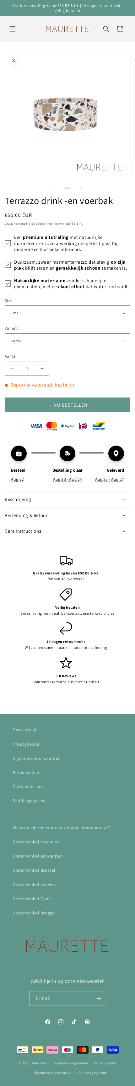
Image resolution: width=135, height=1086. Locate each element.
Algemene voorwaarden (37, 758)
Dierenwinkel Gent (31, 899)
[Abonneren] (99, 998)
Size (8, 300)
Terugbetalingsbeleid (70, 1063)
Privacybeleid (26, 744)
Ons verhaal (25, 729)
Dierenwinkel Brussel (34, 870)
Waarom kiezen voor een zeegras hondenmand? (61, 828)
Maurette (38, 1063)
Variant (11, 328)
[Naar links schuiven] (54, 188)
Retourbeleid (26, 772)
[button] (12, 29)
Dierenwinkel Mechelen (36, 842)
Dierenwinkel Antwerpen (38, 856)
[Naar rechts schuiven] (81, 188)
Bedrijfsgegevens (30, 801)
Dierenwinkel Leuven (34, 884)
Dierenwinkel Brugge (34, 913)
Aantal (10, 356)
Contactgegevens (92, 1072)
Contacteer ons (28, 786)
